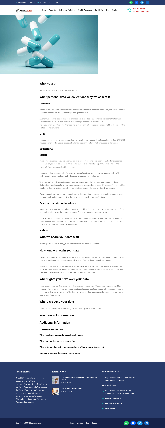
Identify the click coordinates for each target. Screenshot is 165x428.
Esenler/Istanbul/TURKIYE (114, 381)
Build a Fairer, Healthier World (71, 389)
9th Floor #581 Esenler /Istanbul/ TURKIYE (120, 393)
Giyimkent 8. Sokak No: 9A (125, 378)
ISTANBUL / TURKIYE (26, 2)
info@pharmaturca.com (49, 2)
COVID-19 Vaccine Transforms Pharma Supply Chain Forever (79, 379)
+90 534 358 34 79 (113, 403)
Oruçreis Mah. (109, 378)
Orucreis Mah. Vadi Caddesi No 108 (117, 390)
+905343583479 (141, 12)
